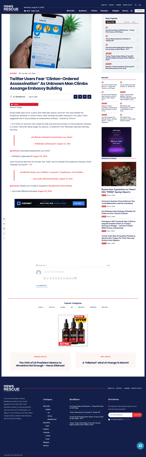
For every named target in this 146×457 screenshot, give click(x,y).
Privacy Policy (126, 419)
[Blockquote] (61, 278)
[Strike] (53, 278)
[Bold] (45, 278)
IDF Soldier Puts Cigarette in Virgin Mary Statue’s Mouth (128, 118)
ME (107, 27)
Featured (126, 22)
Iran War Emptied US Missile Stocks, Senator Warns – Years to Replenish (109, 119)
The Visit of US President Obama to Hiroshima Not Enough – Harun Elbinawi (40, 364)
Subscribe (137, 415)
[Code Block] (64, 278)
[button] (139, 5)
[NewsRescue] (11, 8)
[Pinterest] (85, 97)
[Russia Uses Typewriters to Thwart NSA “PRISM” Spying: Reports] (119, 174)
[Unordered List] (58, 278)
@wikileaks (36, 137)
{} (69, 278)
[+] (72, 278)
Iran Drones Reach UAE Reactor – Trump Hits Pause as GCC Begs (120, 31)
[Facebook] (76, 97)
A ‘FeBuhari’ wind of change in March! (105, 362)
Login (108, 265)
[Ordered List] (56, 278)
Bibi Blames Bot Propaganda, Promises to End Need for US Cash (127, 108)
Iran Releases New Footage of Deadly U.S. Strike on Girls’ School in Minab (119, 212)
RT (31, 165)
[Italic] (47, 278)
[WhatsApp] (89, 97)
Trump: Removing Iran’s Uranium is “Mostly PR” (118, 40)
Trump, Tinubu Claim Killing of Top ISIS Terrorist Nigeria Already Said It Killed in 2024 (120, 58)
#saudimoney (65, 172)
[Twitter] (80, 97)
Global (13, 73)
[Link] (67, 278)
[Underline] (50, 278)
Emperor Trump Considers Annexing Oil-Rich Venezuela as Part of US (120, 67)
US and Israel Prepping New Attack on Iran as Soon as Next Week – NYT (119, 48)
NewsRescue (20, 97)
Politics (108, 53)
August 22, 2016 (63, 143)
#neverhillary (77, 172)
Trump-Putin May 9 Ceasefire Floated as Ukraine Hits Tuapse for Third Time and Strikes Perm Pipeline (118, 238)
